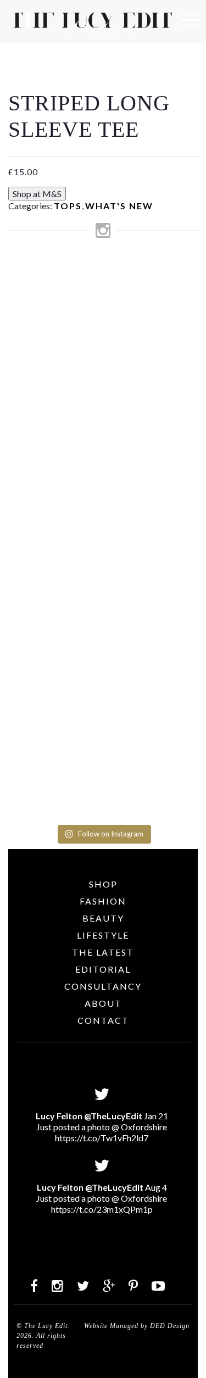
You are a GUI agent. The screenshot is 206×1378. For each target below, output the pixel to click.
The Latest (103, 952)
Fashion (103, 901)
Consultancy (103, 986)
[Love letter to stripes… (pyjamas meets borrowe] (103, 402)
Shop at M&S (37, 193)
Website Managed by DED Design (137, 1326)
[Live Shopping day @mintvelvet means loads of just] (103, 312)
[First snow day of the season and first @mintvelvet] (103, 359)
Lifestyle (103, 935)
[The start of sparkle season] (103, 270)
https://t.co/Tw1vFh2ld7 (101, 1137)
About (103, 1003)
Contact (103, 1020)
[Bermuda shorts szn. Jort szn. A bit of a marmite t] (103, 632)
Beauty (103, 918)
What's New (119, 205)
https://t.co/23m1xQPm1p (102, 1209)
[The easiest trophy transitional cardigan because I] (103, 496)
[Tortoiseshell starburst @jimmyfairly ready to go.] (103, 574)
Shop (103, 884)
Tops (68, 205)
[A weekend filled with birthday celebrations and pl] (103, 747)
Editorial (103, 969)
